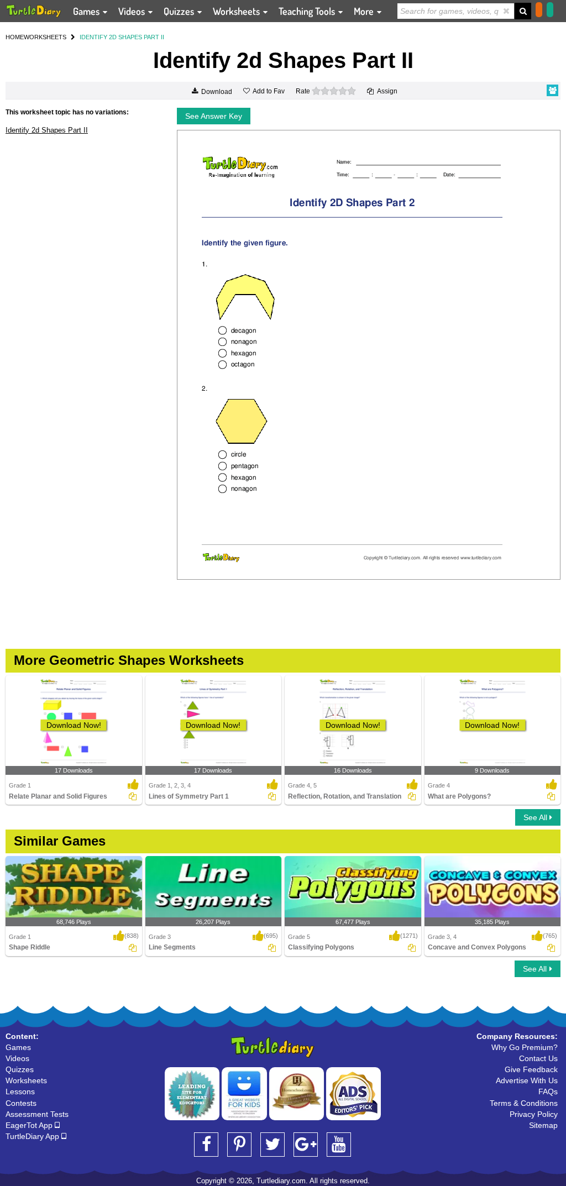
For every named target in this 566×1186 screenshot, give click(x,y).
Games (87, 11)
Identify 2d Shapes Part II (47, 130)
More (365, 11)
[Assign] (133, 796)
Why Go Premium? (524, 1047)
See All (536, 817)
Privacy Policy (534, 1114)
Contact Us (538, 1058)
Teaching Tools (308, 11)
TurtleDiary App (33, 1136)
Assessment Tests (37, 1114)
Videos (132, 11)
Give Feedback (531, 1069)
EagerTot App (30, 1125)
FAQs (548, 1091)
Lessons (20, 1091)
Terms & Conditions (524, 1103)
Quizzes (180, 11)
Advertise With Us (527, 1080)
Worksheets (237, 11)
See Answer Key (213, 116)
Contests (21, 1103)
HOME (15, 37)
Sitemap (543, 1125)
